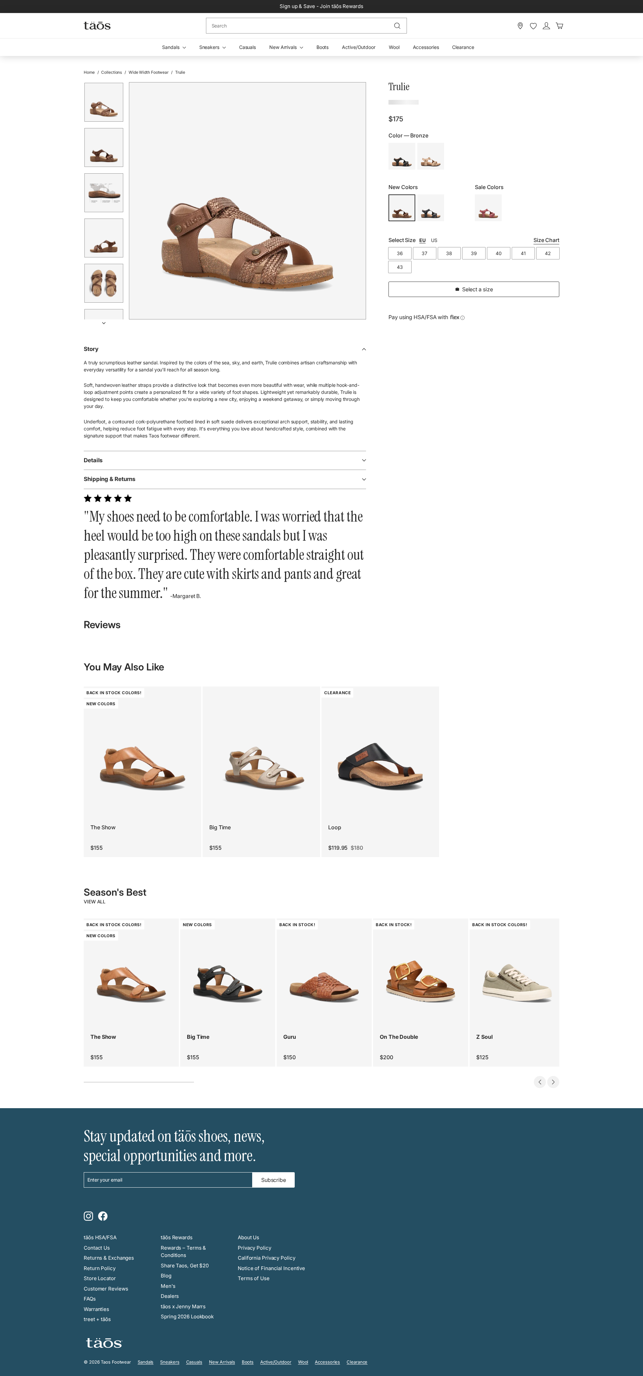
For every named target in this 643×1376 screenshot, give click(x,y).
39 (474, 253)
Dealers (170, 1296)
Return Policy (100, 1268)
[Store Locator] (520, 25)
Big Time (220, 827)
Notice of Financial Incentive (271, 1268)
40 (499, 253)
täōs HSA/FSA (100, 1237)
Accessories (426, 47)
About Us (248, 1237)
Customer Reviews (106, 1288)
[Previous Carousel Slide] (540, 1082)
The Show (103, 827)
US (434, 240)
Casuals (247, 47)
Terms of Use (254, 1278)
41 (523, 253)
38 (449, 253)
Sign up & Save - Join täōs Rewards (321, 6)
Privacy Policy (254, 1248)
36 (400, 253)
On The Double (399, 1036)
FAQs (90, 1299)
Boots (322, 47)
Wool (394, 47)
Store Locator (100, 1278)
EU (422, 240)
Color (408, 135)
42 (548, 253)
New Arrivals (283, 47)
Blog (166, 1275)
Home (89, 72)
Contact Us (97, 1248)
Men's (168, 1286)
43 (400, 267)
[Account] (546, 25)
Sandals (171, 47)
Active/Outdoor (358, 47)
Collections (111, 72)
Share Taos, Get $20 (185, 1265)
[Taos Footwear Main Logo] (97, 25)
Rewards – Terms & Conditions (183, 1252)
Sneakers (210, 47)
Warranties (96, 1309)
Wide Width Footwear (148, 72)
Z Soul (484, 1036)
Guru (289, 1036)
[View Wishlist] (533, 26)
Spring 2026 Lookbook (187, 1316)
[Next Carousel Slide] (553, 1082)
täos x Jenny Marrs (183, 1306)
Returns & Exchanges (109, 1258)
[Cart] (559, 25)
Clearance (463, 47)
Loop (334, 827)
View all (94, 901)
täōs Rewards (177, 1237)
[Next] (104, 321)
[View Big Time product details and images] (261, 745)
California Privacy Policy (266, 1258)
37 (424, 253)
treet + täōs (97, 1319)
